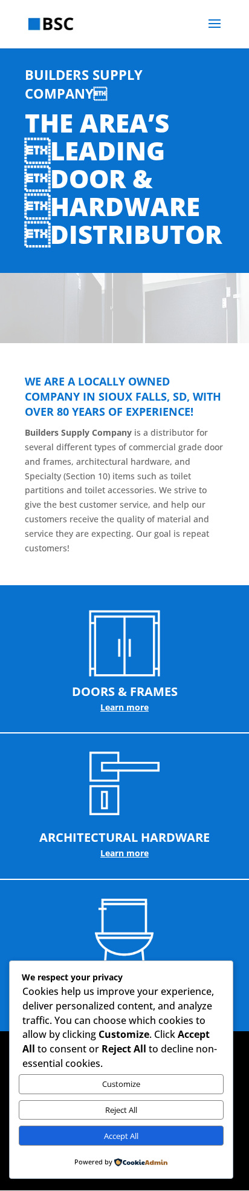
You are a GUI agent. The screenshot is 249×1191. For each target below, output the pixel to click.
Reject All (121, 1109)
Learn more (124, 707)
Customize (121, 1083)
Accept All (121, 1135)
